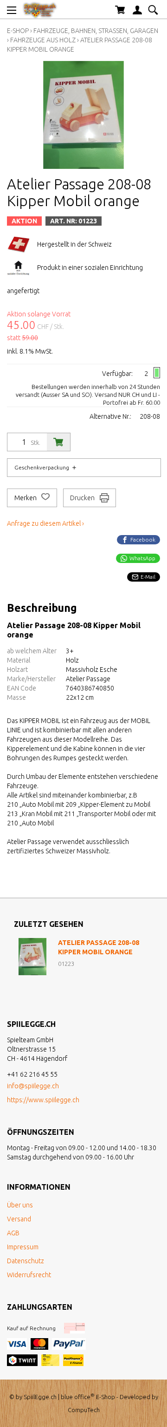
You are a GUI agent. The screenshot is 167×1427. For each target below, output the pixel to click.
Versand (19, 1219)
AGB (13, 1233)
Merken (26, 498)
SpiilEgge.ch (40, 1397)
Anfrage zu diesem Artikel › (45, 523)
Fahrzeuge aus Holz (43, 40)
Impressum (23, 1247)
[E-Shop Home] (40, 9)
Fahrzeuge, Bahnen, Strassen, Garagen (95, 30)
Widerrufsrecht (29, 1275)
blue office (78, 1397)
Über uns (20, 1205)
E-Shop (18, 30)
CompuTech (84, 1410)
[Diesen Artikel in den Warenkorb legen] (58, 442)
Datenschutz (25, 1261)
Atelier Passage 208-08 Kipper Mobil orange (98, 947)
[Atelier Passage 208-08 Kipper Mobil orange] (32, 957)
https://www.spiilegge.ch (43, 1100)
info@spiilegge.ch (33, 1086)
